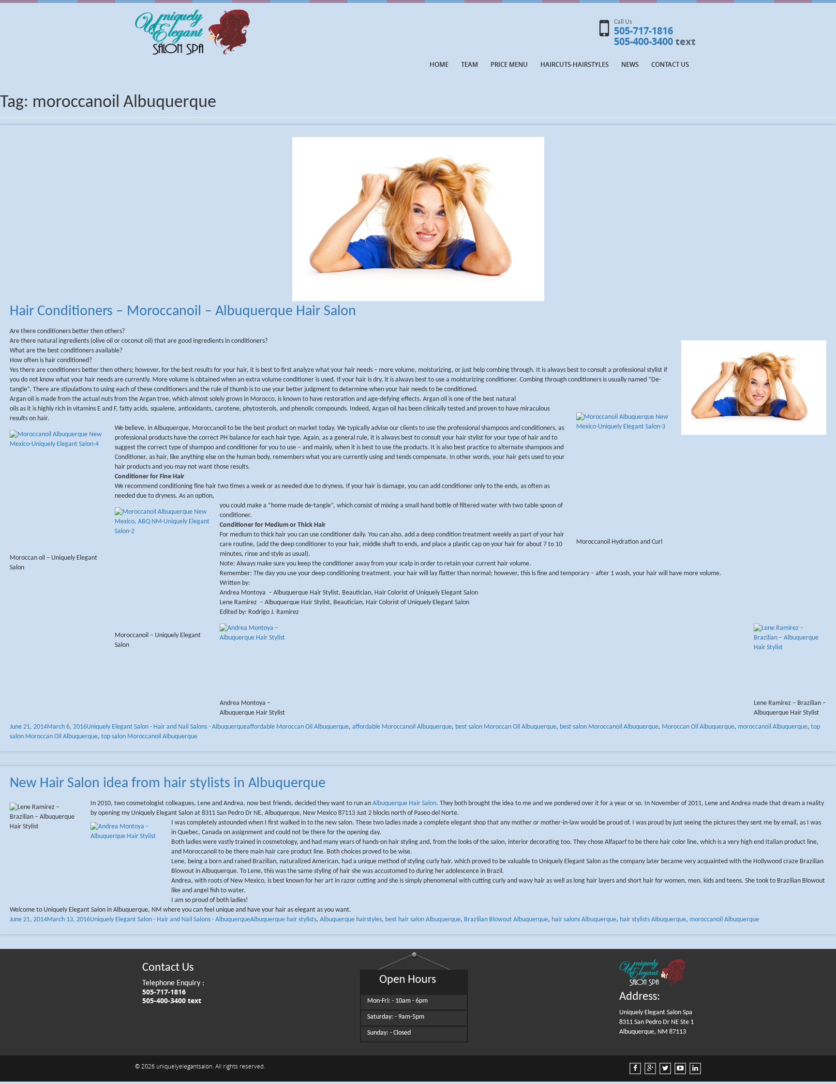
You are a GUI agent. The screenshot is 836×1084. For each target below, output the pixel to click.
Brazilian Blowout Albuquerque (506, 919)
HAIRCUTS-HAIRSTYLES (574, 64)
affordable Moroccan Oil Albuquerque (298, 727)
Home (439, 64)
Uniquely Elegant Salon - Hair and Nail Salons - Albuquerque (167, 727)
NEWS (630, 64)
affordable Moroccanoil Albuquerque (402, 727)
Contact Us (670, 64)
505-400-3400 (643, 41)
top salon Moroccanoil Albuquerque (149, 736)
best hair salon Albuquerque (423, 919)
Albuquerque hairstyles (351, 919)
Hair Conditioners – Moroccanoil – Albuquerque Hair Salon (183, 311)
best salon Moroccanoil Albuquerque (609, 727)
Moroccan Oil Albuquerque (698, 727)
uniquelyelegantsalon (184, 1066)
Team (469, 64)
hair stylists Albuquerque (653, 919)
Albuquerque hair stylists (283, 919)
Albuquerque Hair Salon (404, 803)
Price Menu (509, 64)
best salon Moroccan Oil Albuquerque (505, 727)
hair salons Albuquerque (584, 919)
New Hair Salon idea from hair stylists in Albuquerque (168, 783)
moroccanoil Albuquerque (772, 727)
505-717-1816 (643, 30)
